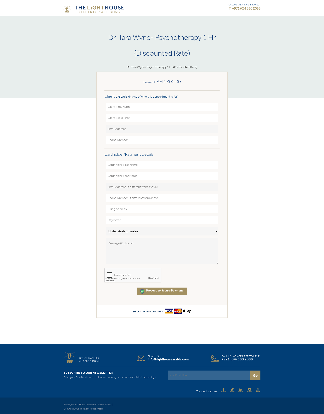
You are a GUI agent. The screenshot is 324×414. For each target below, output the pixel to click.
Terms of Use (104, 405)
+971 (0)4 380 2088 (237, 359)
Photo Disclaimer (87, 405)
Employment (70, 405)
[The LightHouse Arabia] (94, 10)
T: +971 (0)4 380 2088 (244, 8)
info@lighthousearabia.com (168, 359)
